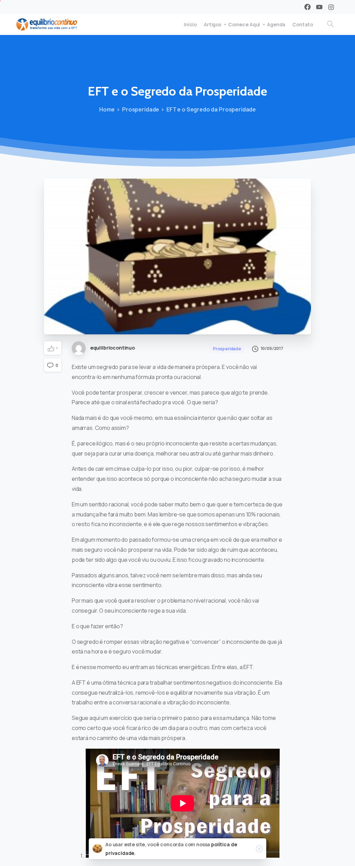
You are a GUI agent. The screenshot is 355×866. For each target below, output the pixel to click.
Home (107, 109)
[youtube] (319, 7)
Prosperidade (140, 109)
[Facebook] (307, 7)
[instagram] (331, 7)
